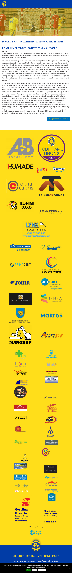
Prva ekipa (30, 556)
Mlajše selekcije (43, 556)
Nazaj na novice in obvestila (58, 119)
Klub (14, 556)
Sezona (21, 556)
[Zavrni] (70, 568)
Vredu (28, 570)
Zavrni (34, 570)
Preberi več (42, 570)
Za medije (55, 556)
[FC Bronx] (4, 4)
